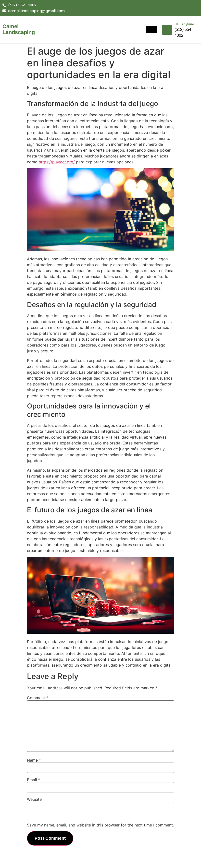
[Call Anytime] (167, 30)
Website (34, 799)
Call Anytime (184, 24)
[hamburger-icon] (151, 29)
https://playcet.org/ (57, 161)
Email (33, 780)
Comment (37, 698)
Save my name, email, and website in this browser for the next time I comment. (100, 825)
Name (34, 760)
